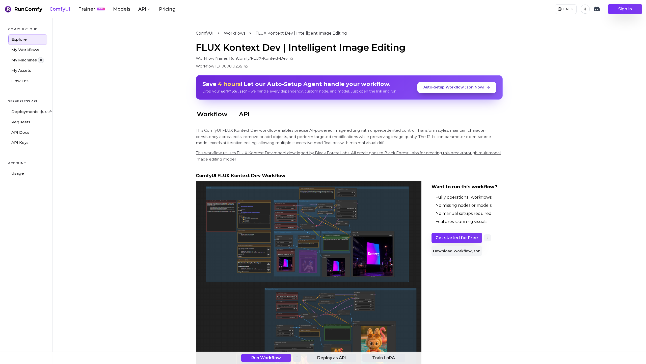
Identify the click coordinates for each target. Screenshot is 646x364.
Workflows (234, 33)
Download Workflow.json (456, 251)
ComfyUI (59, 9)
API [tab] (244, 114)
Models (121, 9)
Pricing (167, 9)
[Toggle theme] (585, 9)
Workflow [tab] (212, 114)
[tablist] (228, 113)
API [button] (142, 9)
